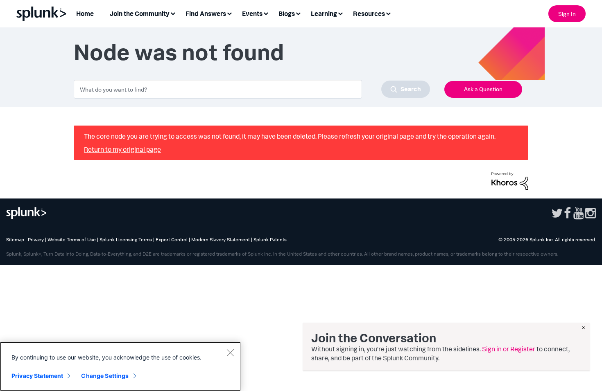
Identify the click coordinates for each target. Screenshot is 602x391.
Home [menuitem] (85, 13)
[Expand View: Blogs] (298, 13)
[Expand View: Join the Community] (173, 13)
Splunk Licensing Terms (126, 239)
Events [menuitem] (252, 13)
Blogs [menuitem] (286, 13)
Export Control (172, 239)
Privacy (36, 239)
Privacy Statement (37, 375)
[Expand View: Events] (266, 13)
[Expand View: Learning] (340, 13)
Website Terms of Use (72, 239)
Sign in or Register (508, 349)
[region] (120, 366)
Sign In (567, 13)
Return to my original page (122, 149)
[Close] (230, 352)
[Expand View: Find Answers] (229, 13)
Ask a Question (483, 88)
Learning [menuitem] (324, 13)
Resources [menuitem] (369, 13)
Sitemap (15, 239)
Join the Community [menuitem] (140, 13)
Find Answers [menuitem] (206, 13)
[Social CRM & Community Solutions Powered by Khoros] (509, 180)
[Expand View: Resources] (388, 13)
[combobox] (252, 89)
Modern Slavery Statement (220, 239)
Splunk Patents (270, 239)
